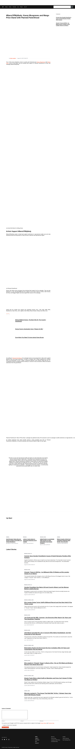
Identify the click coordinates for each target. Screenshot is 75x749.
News (29, 553)
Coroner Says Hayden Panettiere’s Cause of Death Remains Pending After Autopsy (63, 18)
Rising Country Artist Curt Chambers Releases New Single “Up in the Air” (64, 540)
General (29, 599)
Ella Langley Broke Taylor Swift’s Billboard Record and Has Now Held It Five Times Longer (48, 603)
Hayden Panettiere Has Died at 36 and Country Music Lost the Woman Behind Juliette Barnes (46, 588)
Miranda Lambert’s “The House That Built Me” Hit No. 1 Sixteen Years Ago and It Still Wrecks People (47, 694)
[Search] (72, 7)
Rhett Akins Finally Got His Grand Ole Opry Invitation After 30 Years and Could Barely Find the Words (47, 648)
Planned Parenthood (17, 358)
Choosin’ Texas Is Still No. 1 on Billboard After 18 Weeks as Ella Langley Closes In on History (63, 24)
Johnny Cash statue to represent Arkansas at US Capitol (30, 540)
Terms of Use (51, 723)
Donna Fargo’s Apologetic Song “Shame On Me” (29, 329)
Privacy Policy (43, 723)
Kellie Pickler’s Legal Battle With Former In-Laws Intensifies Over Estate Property (47, 541)
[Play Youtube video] (28, 480)
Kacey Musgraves (41, 62)
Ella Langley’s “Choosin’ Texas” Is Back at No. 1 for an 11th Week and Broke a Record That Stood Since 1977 (48, 663)
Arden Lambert (13, 58)
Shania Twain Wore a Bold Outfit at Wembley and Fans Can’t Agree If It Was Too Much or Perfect (48, 679)
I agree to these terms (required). (10, 725)
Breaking (26, 553)
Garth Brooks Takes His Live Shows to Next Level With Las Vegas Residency (14, 540)
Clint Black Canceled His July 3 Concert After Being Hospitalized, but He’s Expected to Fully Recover (47, 633)
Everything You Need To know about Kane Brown (29, 337)
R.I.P (31, 553)
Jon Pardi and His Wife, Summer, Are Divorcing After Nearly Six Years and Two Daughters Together (47, 618)
